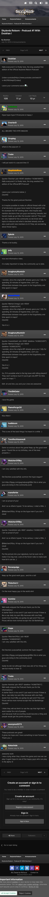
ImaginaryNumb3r (16, 271)
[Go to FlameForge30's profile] (4, 408)
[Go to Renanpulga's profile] (4, 568)
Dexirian (7, 40)
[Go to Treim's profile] (4, 155)
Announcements (19, 42)
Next (41, 50)
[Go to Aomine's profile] (4, 600)
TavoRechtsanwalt (16, 439)
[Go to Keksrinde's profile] (4, 747)
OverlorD (12, 122)
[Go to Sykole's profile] (4, 235)
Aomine (11, 599)
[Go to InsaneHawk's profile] (4, 297)
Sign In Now (24, 821)
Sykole (11, 234)
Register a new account (24, 807)
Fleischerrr (13, 583)
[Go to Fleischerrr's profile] (4, 584)
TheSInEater (14, 391)
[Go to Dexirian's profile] (4, 60)
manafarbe (13, 492)
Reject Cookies (25, 893)
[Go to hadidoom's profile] (4, 424)
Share (12, 835)
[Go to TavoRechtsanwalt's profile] (4, 440)
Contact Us (34, 872)
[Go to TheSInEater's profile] (4, 393)
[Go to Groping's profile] (4, 140)
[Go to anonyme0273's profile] (4, 725)
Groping (12, 138)
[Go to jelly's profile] (4, 251)
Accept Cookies (9, 893)
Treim (11, 154)
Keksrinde (12, 745)
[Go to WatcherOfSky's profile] (4, 462)
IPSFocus (24, 872)
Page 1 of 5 (24, 50)
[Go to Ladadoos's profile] (4, 108)
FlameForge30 (15, 407)
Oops (10, 628)
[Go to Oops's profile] (4, 629)
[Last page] (46, 50)
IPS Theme (14, 872)
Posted (15, 61)
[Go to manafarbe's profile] (4, 494)
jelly (10, 250)
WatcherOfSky (15, 460)
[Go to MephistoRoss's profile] (4, 171)
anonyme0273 (15, 724)
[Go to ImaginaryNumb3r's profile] (4, 273)
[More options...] (44, 60)
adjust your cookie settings (28, 884)
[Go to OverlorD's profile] (4, 124)
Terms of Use (34, 887)
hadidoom (12, 423)
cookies (15, 882)
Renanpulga (13, 567)
